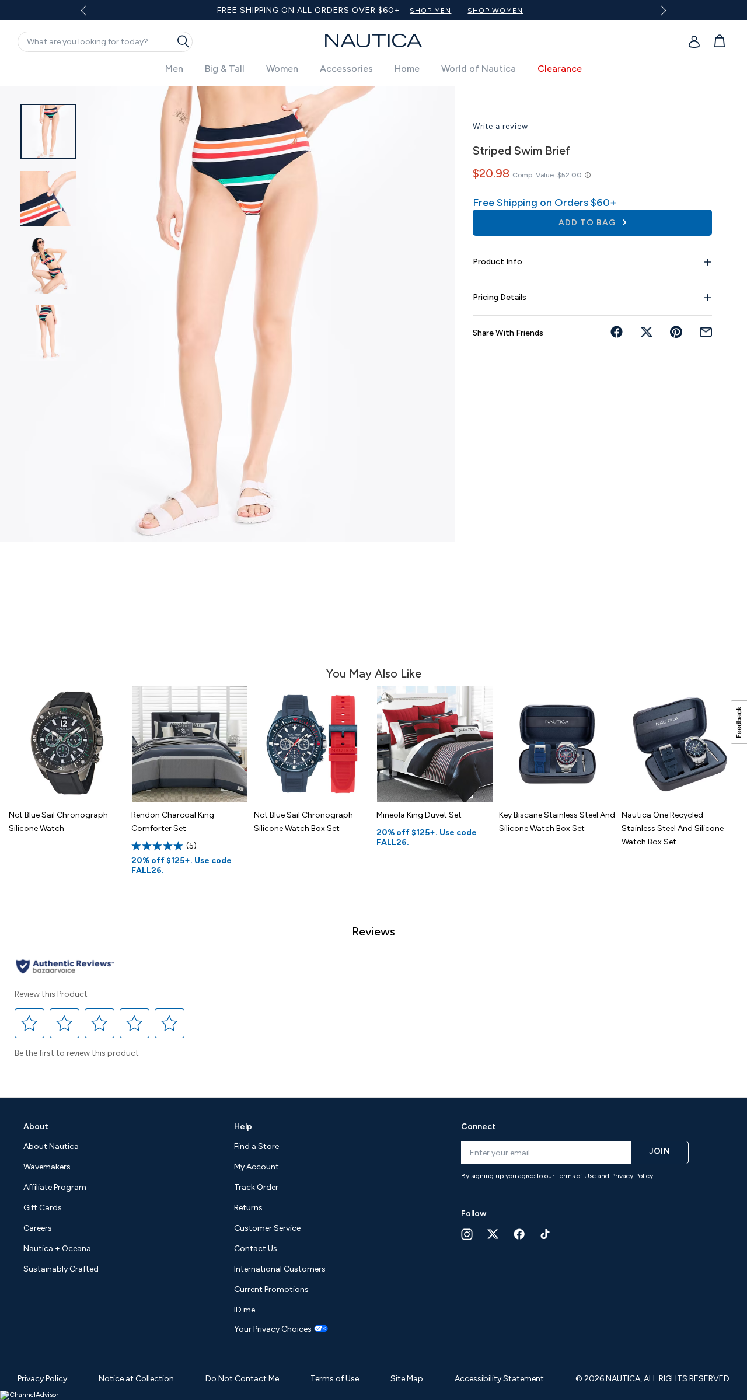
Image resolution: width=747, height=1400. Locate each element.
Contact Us (255, 1249)
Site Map (406, 1379)
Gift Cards (42, 1208)
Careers (37, 1228)
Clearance (559, 68)
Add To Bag (588, 223)
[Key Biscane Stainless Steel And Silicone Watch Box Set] (557, 744)
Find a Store (256, 1146)
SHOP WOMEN (495, 10)
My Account (256, 1167)
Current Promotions (271, 1289)
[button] (29, 1023)
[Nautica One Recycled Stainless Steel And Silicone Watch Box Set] (680, 744)
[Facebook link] (519, 1234)
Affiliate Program (54, 1187)
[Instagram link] (467, 1234)
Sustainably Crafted (61, 1269)
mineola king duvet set (419, 815)
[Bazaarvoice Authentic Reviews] (65, 967)
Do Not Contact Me (242, 1379)
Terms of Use (576, 1176)
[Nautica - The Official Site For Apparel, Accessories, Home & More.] (373, 40)
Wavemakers (47, 1167)
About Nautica (51, 1146)
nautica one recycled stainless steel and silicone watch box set (673, 828)
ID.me (244, 1310)
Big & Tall (225, 68)
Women (282, 68)
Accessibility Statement (499, 1379)
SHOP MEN (430, 10)
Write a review (500, 126)
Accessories (346, 68)
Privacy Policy (632, 1176)
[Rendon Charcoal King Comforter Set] (189, 744)
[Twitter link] (493, 1234)
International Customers (280, 1269)
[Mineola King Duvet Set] (435, 744)
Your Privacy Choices (273, 1329)
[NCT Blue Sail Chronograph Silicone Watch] (67, 744)
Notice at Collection (136, 1379)
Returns (248, 1208)
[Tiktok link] (545, 1234)
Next (661, 10)
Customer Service (267, 1228)
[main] (373, 585)
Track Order (256, 1187)
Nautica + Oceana (57, 1249)
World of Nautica (478, 68)
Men (174, 68)
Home (407, 68)
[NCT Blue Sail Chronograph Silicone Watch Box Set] (312, 744)
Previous (90, 14)
